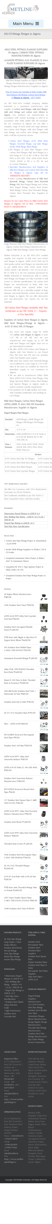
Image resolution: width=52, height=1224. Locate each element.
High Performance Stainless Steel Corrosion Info (12, 1014)
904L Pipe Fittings (11, 953)
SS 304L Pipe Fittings (12, 939)
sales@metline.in (11, 1093)
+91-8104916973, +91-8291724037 (11, 1085)
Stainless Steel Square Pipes (37, 957)
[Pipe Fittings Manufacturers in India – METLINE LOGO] (20, 4)
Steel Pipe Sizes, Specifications (17, 526)
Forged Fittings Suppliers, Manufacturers (34, 999)
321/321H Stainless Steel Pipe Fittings (36, 1006)
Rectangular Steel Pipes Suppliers (38, 972)
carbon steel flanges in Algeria (27, 335)
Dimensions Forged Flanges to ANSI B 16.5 (22, 513)
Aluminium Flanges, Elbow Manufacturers (37, 1017)
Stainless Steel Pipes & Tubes (37, 966)
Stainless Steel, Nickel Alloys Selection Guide (13, 1005)
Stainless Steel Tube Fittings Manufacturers (37, 1035)
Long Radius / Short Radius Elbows (12, 943)
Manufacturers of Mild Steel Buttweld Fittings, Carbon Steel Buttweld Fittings (29, 181)
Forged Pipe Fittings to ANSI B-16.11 (19, 523)
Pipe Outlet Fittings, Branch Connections (36, 1040)
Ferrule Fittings (10, 951)
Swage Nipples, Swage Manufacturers (37, 1023)
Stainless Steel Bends (13, 948)
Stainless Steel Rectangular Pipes (35, 943)
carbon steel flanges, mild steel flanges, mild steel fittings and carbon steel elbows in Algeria (26, 112)
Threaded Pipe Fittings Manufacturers (37, 1029)
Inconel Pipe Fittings (12, 959)
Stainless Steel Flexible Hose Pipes (37, 1011)
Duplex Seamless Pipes (37, 962)
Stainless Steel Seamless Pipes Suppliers (34, 951)
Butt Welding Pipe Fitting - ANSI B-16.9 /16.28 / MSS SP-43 (13, 984)
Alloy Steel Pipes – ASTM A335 (36, 978)
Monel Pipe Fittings (12, 956)
